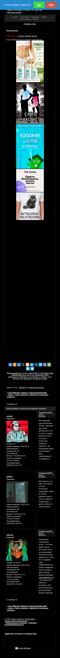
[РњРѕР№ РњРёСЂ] (19, 364)
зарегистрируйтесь (36, 387)
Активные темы (30, 24)
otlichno (9, 535)
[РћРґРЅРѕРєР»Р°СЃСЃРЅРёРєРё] (14, 364)
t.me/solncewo (37, 40)
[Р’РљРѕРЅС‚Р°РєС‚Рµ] (10, 364)
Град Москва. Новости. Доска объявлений (27, 393)
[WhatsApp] (49, 364)
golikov (9, 477)
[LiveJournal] (36, 364)
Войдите (22, 387)
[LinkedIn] (32, 364)
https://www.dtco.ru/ (46, 577)
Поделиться (43, 412)
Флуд (10, 395)
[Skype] (28, 368)
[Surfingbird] (40, 364)
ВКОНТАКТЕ (34, 373)
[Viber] (45, 364)
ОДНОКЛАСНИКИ (46, 373)
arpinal (9, 416)
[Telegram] (32, 368)
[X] (23, 364)
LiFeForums (29, 619)
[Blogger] (27, 364)
